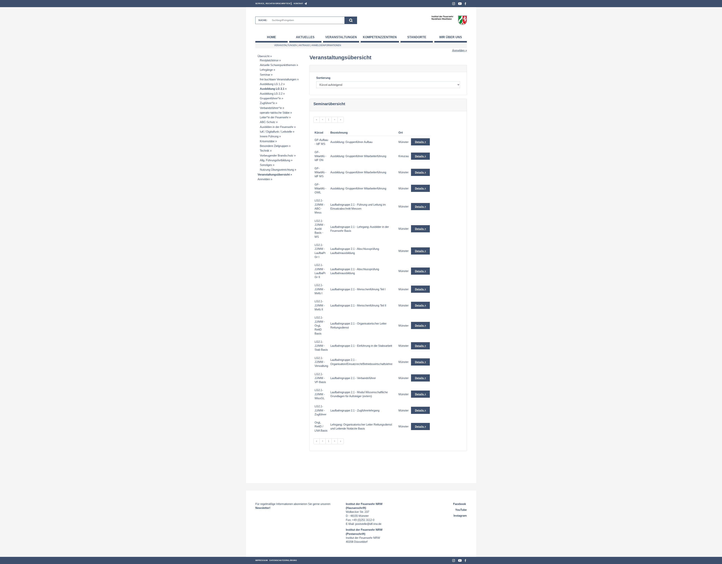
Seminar (265, 74)
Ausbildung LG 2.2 (271, 93)
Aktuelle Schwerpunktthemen (278, 65)
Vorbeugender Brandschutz (276, 155)
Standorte (416, 37)
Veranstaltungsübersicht (274, 174)
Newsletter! (262, 507)
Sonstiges (266, 164)
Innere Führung (269, 136)
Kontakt (298, 3)
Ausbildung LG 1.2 (271, 84)
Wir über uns (450, 37)
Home (271, 37)
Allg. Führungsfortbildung (275, 160)
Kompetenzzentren (380, 37)
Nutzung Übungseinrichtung (277, 169)
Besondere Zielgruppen (274, 145)
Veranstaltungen (341, 37)
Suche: (262, 20)
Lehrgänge (266, 69)
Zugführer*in (267, 103)
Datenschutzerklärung (283, 560)
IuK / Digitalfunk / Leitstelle (276, 131)
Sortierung (323, 77)
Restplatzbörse (269, 60)
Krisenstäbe (267, 141)
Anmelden (458, 50)
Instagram (453, 3)
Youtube (460, 3)
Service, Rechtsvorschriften (272, 3)
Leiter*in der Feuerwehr (274, 117)
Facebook (465, 3)
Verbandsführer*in (271, 107)
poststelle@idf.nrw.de (368, 523)
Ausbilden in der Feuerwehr (276, 126)
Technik (264, 150)
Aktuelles (305, 37)
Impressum (261, 560)
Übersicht (263, 56)
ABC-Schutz (267, 122)
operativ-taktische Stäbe (275, 112)
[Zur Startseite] (449, 20)
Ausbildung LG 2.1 (272, 88)
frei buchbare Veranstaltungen (278, 79)
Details (419, 141)
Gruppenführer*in (270, 98)
